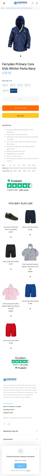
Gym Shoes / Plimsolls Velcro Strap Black (11, 228)
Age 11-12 (5, 90)
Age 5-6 (12, 85)
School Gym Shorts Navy (30, 227)
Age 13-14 (14, 90)
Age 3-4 (5, 85)
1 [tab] (20, 56)
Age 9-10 (27, 85)
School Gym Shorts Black (11, 261)
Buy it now (20, 116)
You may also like (20, 203)
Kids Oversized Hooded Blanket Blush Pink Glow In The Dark (10, 306)
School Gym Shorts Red (10, 340)
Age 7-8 (20, 85)
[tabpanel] (20, 33)
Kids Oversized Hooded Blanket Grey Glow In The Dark (30, 266)
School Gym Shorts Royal (30, 301)
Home (2, 8)
